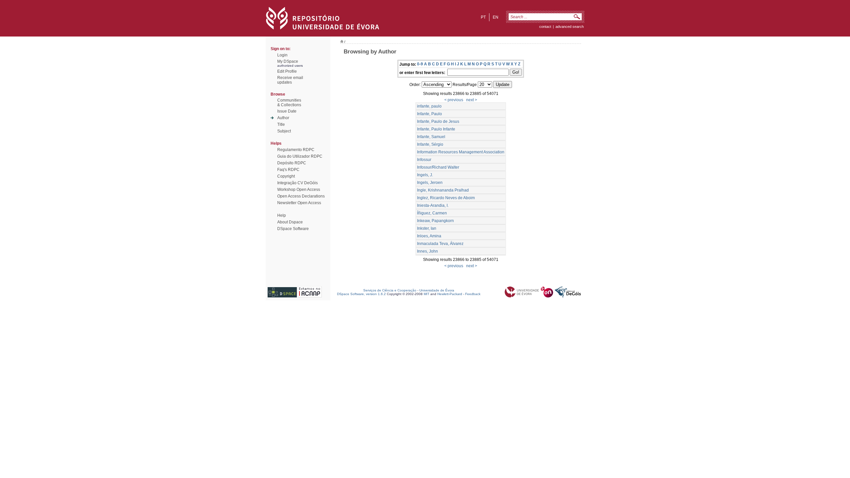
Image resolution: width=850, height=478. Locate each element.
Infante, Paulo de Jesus (438, 121)
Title (281, 124)
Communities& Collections (289, 102)
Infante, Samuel (431, 136)
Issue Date (287, 111)
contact (545, 27)
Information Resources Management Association (460, 152)
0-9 (420, 64)
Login (282, 55)
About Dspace (290, 222)
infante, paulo (429, 106)
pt (483, 17)
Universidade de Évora (436, 290)
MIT (426, 294)
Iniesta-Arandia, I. (433, 205)
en (495, 17)
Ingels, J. (425, 175)
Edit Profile (287, 71)
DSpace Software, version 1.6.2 (361, 294)
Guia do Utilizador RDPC (299, 156)
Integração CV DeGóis (297, 183)
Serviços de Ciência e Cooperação (389, 290)
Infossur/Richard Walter (438, 167)
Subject (284, 131)
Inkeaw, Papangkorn (435, 220)
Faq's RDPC (288, 169)
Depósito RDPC (291, 163)
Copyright (286, 176)
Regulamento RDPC (295, 149)
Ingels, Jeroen (430, 182)
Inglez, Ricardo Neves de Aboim (446, 198)
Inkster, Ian (426, 228)
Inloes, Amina (429, 236)
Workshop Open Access (298, 189)
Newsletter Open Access (299, 202)
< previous (453, 100)
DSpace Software (293, 228)
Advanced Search (569, 27)
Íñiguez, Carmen (432, 213)
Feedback (472, 294)
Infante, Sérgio (430, 144)
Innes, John (427, 251)
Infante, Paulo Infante (436, 129)
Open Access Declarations (301, 196)
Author (283, 118)
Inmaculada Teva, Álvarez (440, 243)
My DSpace (287, 61)
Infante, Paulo (429, 114)
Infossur (424, 159)
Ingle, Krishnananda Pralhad (443, 190)
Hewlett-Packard (449, 294)
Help (281, 215)
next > (471, 100)
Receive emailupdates (290, 80)
